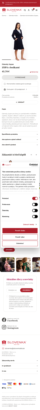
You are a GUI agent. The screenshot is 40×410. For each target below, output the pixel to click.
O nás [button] (4, 371)
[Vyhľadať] (25, 10)
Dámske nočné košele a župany (29, 15)
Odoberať (27, 290)
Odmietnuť (20, 243)
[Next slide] (36, 155)
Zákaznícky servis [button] (8, 360)
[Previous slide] (31, 155)
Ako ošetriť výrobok (9, 145)
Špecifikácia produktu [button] (10, 134)
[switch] (35, 204)
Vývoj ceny (34, 72)
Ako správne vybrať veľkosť (11, 139)
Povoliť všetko (20, 230)
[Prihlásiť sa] (29, 10)
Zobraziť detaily (28, 224)
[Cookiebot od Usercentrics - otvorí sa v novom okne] (29, 165)
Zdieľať (21, 102)
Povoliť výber (20, 237)
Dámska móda (13, 15)
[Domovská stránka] (12, 10)
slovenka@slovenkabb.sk (15, 348)
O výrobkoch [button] (6, 366)
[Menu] (36, 10)
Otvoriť (9, 250)
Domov (4, 15)
